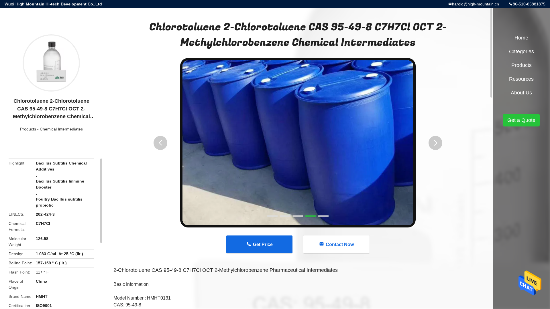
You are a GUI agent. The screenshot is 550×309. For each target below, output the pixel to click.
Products (28, 129)
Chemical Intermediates (61, 129)
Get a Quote (521, 120)
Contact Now (340, 244)
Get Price (263, 244)
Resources (521, 79)
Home (521, 38)
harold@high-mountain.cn (475, 4)
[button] (160, 143)
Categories (521, 51)
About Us (521, 93)
